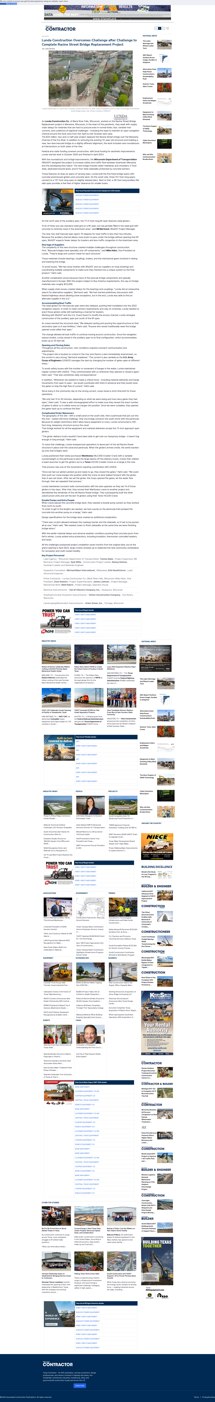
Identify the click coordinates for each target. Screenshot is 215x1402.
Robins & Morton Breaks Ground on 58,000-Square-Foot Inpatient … (90, 999)
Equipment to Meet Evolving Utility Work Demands (148, 761)
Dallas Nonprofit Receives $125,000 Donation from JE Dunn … (123, 930)
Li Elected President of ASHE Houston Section (55, 928)
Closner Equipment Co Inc (87, 1091)
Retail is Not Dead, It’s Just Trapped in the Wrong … (149, 874)
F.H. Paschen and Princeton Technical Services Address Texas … (122, 938)
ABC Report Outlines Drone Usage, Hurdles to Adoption (148, 697)
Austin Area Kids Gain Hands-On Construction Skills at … (56, 833)
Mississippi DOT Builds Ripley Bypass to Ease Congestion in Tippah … (148, 962)
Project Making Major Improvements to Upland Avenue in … (123, 849)
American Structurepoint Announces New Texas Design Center (121, 1001)
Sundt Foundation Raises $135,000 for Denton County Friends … (123, 946)
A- (156, 28)
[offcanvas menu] (167, 28)
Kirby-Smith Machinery (85, 615)
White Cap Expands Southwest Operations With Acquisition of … (122, 1016)
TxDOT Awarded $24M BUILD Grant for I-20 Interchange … (90, 937)
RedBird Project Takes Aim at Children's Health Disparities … (88, 993)
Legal (78, 1020)
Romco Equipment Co (85, 1105)
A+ (163, 28)
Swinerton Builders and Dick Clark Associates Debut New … (57, 1062)
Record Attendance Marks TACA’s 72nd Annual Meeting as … (57, 919)
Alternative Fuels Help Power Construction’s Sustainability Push (149, 74)
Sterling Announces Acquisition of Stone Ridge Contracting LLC (122, 993)
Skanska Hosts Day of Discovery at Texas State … (57, 1046)
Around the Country (151, 823)
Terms (196, 1397)
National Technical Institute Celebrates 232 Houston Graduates (58, 826)
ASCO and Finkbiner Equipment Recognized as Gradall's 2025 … (56, 1013)
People (79, 791)
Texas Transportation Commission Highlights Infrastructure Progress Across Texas (89, 952)
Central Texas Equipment (87, 1100)
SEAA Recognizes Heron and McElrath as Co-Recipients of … (56, 849)
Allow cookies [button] (11, 4)
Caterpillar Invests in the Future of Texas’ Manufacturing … (57, 993)
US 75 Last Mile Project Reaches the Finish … (58, 856)
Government (82, 893)
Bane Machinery (82, 1087)
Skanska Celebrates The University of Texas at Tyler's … (58, 1075)
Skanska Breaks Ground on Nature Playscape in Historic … (57, 1055)
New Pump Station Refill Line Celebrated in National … (55, 948)
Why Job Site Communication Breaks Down (149, 156)
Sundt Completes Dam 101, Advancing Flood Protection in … (121, 817)
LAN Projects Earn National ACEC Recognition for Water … (57, 941)
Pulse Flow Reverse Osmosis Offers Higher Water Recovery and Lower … (149, 1138)
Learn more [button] (63, 1)
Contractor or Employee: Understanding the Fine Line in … (89, 1046)
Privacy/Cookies (208, 1397)
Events (46, 1020)
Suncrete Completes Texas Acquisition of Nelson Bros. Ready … (123, 1009)
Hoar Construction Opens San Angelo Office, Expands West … (121, 984)
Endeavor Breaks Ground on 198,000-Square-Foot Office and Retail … (56, 841)
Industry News (49, 641)
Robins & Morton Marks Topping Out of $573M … (89, 984)
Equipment (48, 958)
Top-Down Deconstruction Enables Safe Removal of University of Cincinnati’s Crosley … (148, 919)
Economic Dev (82, 958)
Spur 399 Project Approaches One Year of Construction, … (89, 944)
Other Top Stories (50, 1203)
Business (112, 958)
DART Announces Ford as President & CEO (90, 846)
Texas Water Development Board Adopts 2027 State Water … (122, 842)
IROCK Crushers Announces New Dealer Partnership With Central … (57, 999)
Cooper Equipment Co (85, 1096)
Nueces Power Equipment (87, 195)
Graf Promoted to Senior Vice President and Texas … (88, 840)
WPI (77, 741)
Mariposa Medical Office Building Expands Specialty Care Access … (89, 1016)
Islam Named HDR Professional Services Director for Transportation (90, 826)
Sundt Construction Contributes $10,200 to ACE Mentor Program (121, 953)
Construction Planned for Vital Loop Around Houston (90, 919)
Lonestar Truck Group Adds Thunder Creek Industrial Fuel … (56, 984)
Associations (49, 893)
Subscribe (79, 1386)
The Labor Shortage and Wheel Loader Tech (147, 681)
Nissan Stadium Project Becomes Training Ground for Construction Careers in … (149, 1073)
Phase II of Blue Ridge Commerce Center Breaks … (57, 817)
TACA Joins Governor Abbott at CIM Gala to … (58, 935)
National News (150, 36)
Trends (111, 893)
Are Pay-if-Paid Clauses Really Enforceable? (88, 1055)
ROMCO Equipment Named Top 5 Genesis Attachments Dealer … (57, 1006)
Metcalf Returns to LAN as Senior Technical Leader (89, 833)
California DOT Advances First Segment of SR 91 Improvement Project (148, 896)
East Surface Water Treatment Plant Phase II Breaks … (58, 1069)
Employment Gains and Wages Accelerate (149, 100)
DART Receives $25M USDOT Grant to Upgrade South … (123, 835)
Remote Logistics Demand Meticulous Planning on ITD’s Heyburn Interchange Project (148, 1182)
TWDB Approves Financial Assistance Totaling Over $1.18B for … (123, 827)
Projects (112, 791)
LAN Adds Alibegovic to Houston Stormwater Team (89, 817)
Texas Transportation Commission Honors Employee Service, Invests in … (89, 929)
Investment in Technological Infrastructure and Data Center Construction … (121, 920)
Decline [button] (3, 4)
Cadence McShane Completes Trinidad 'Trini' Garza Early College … (89, 1007)
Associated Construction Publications (21, 1397)
